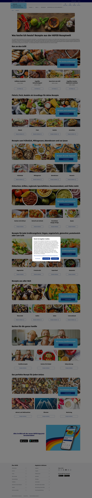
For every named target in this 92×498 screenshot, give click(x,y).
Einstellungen (37, 258)
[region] (46, 249)
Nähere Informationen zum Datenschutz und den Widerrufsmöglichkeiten (46, 255)
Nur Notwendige (46, 258)
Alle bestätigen (55, 258)
